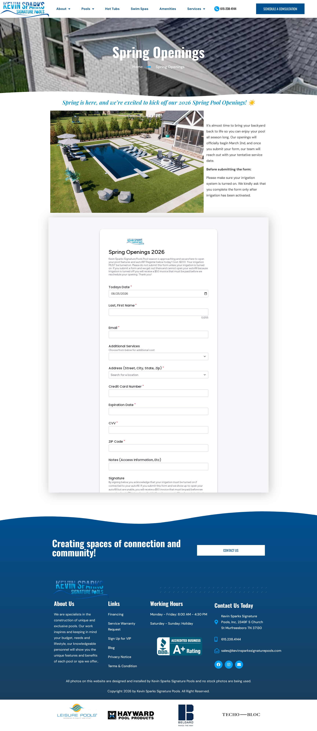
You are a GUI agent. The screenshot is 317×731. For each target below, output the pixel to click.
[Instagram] (229, 665)
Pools (85, 9)
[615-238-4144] (216, 8)
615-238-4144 (228, 8)
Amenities (167, 9)
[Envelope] (239, 665)
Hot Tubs (112, 9)
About (61, 9)
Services (194, 9)
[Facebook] (218, 665)
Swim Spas (139, 9)
